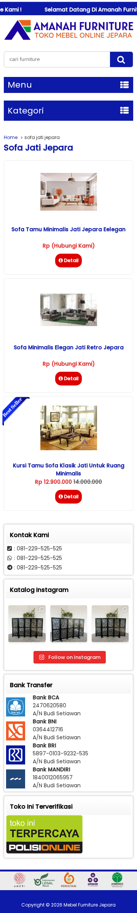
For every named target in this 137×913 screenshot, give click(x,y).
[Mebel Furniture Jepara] (68, 39)
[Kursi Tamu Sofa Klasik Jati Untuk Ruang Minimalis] (68, 448)
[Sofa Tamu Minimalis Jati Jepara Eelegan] (68, 209)
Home (11, 137)
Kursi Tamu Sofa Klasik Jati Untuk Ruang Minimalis (68, 469)
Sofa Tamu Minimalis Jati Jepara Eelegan (68, 229)
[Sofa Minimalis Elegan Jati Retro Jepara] (68, 324)
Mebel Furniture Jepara (90, 905)
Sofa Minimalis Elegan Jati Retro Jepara (69, 347)
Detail (71, 260)
